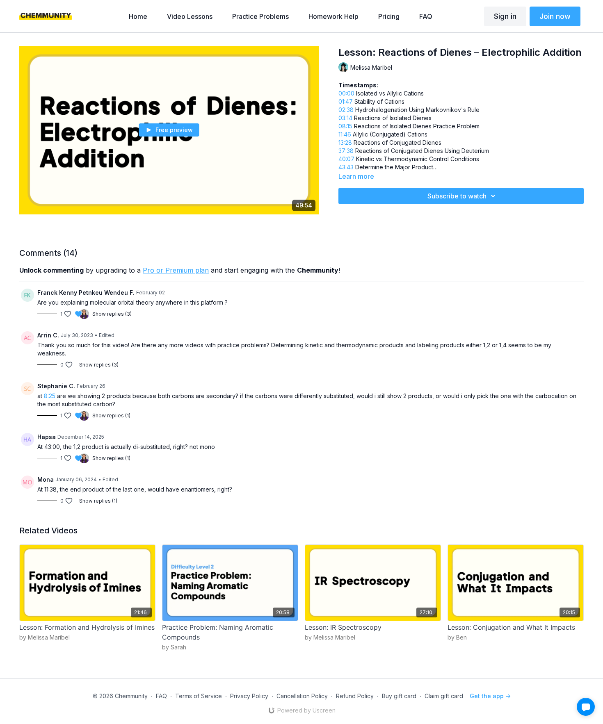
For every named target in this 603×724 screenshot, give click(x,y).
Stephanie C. (56, 385)
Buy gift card (399, 695)
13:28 (345, 142)
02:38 (346, 109)
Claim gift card (444, 695)
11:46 (344, 134)
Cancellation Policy (302, 695)
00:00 (346, 93)
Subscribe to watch (457, 196)
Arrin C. (48, 335)
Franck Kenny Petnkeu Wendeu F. (86, 292)
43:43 (346, 167)
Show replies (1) (111, 415)
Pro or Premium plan (176, 270)
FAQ (161, 695)
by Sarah (174, 647)
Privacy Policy (249, 695)
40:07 (346, 158)
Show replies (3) (112, 314)
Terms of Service (198, 695)
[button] (586, 707)
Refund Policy (355, 695)
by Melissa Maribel (44, 637)
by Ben (457, 637)
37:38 (346, 150)
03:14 (345, 117)
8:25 (49, 395)
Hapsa (46, 436)
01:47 (345, 101)
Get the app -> (490, 695)
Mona (45, 479)
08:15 (345, 126)
